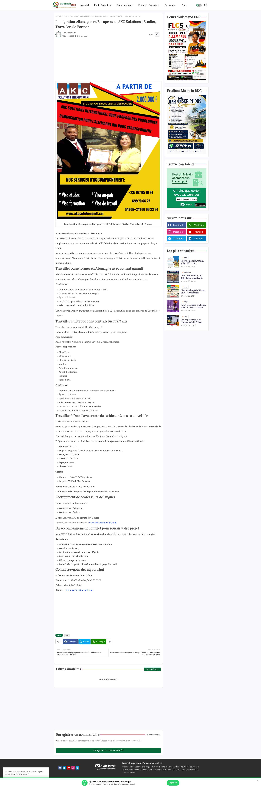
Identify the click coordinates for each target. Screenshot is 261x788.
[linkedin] (64, 767)
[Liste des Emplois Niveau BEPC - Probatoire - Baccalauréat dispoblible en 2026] (173, 291)
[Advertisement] (108, 58)
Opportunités (124, 5)
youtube (198, 231)
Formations (170, 5)
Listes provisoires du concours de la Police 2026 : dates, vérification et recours (192, 320)
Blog (184, 5)
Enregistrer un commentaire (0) (108, 750)
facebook (178, 225)
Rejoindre (173, 783)
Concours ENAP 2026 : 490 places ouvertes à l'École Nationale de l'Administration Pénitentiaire (192, 276)
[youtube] (68, 767)
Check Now (21, 774)
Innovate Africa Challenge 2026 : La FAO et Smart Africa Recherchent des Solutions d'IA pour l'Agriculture (193, 306)
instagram (178, 231)
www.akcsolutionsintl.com (102, 522)
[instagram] (73, 767)
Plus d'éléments (152, 669)
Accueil (85, 5)
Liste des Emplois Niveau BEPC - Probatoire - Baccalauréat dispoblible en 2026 (193, 291)
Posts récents (101, 5)
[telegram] (77, 767)
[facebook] (60, 767)
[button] (199, 5)
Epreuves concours (148, 5)
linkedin (198, 238)
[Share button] (109, 641)
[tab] (84, 5)
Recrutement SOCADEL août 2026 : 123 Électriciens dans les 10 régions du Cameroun (192, 262)
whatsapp (199, 225)
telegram (178, 238)
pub (65, 16)
